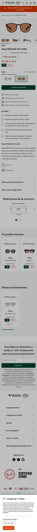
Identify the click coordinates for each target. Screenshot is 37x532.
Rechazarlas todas (9, 523)
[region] (18, 513)
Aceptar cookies (8, 528)
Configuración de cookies (10, 519)
